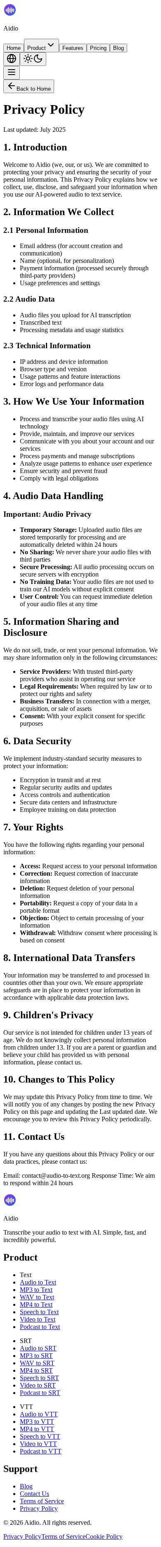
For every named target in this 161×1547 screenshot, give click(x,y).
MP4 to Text (36, 1304)
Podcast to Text (40, 1326)
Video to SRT (38, 1385)
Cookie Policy (104, 1536)
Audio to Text (38, 1282)
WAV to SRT (37, 1363)
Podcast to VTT (41, 1451)
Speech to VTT (40, 1436)
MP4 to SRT (36, 1370)
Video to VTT (38, 1443)
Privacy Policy (39, 1508)
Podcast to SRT (40, 1392)
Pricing (98, 48)
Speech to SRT (39, 1377)
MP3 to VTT (37, 1421)
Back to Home (34, 89)
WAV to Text (37, 1297)
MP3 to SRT (36, 1355)
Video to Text (37, 1319)
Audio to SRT (38, 1348)
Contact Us (34, 1493)
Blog (118, 48)
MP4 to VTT (37, 1428)
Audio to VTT (39, 1414)
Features (72, 48)
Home (14, 48)
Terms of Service (42, 1501)
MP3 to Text (36, 1289)
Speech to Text (39, 1311)
